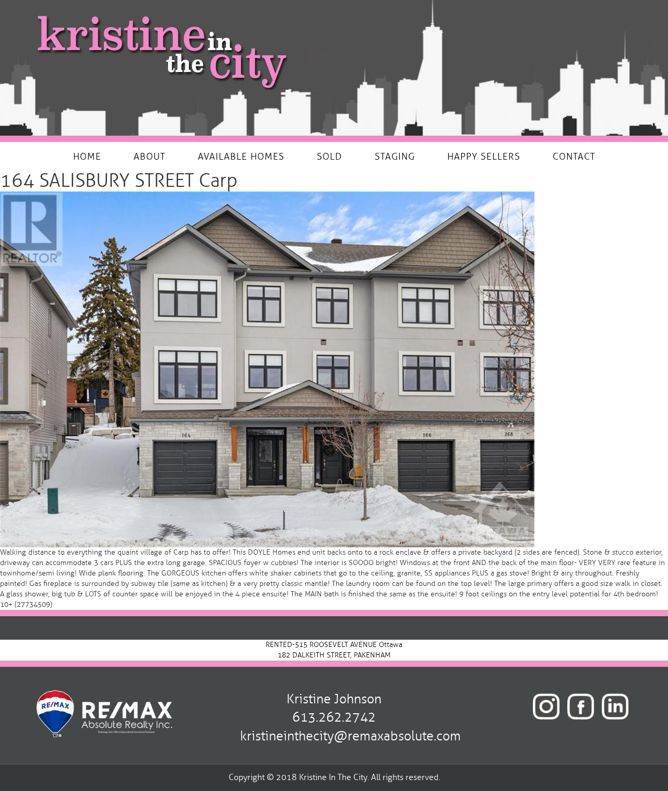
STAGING (395, 156)
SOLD (329, 156)
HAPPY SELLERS (483, 156)
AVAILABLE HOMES (241, 156)
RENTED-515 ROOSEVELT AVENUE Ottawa (334, 644)
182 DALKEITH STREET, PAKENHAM (334, 655)
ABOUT (149, 156)
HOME (87, 156)
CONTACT (574, 156)
